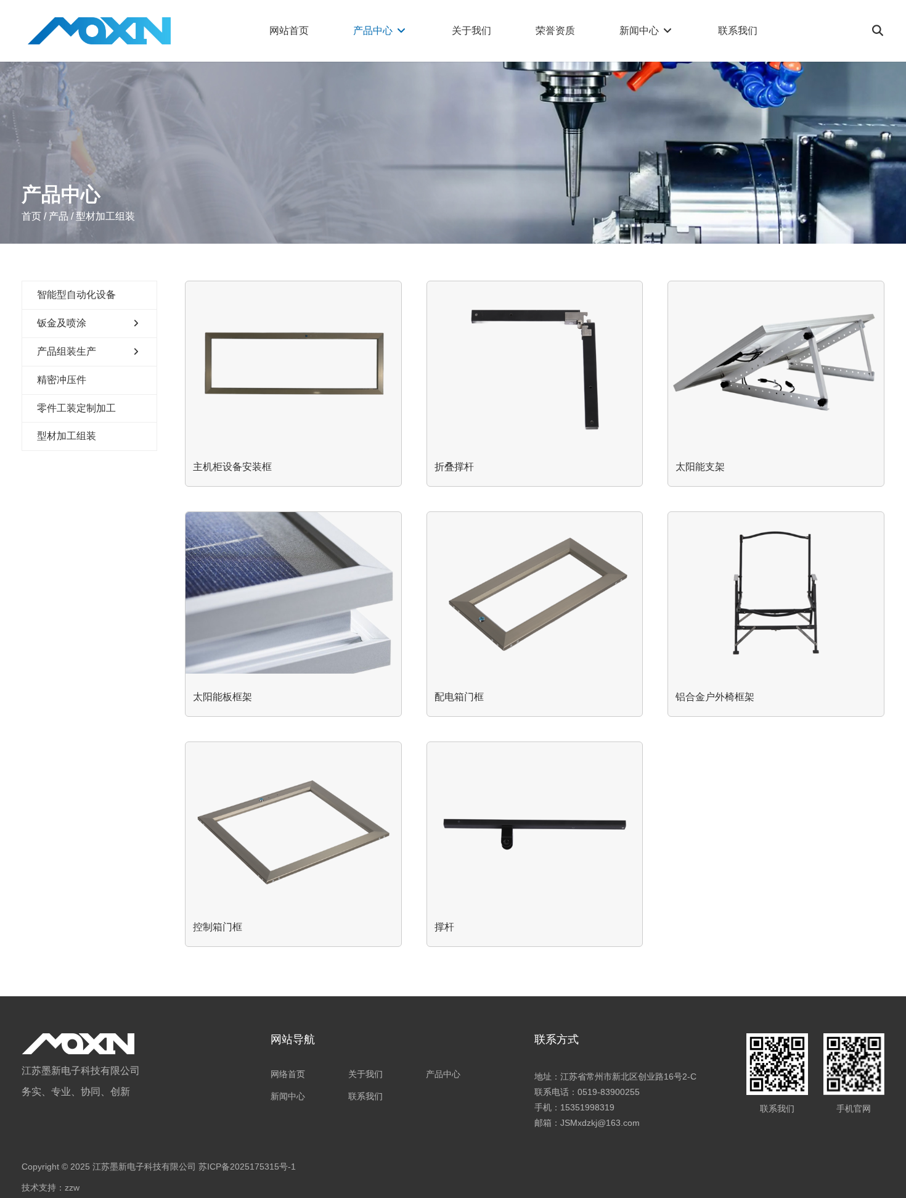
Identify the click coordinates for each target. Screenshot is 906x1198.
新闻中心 (640, 30)
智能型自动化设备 (76, 294)
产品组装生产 (66, 351)
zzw (72, 1187)
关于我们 (471, 30)
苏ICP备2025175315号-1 (247, 1166)
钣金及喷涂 (61, 323)
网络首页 (288, 1074)
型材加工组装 (66, 436)
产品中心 (374, 30)
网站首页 (289, 30)
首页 (33, 216)
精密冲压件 (61, 379)
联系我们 (737, 30)
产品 (58, 216)
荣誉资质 (555, 30)
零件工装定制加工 (76, 408)
